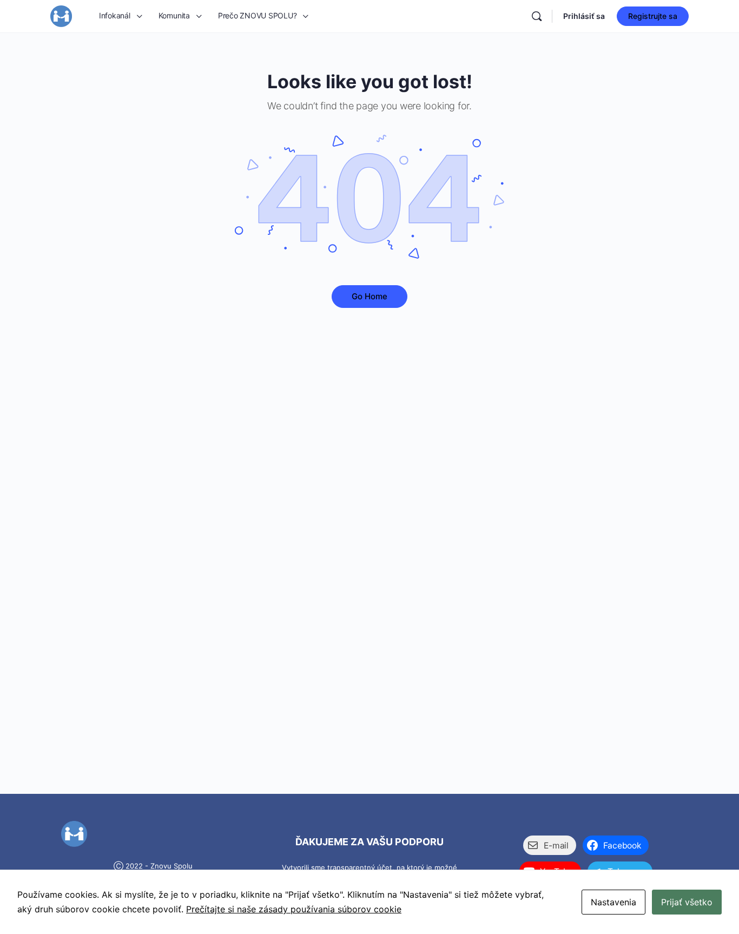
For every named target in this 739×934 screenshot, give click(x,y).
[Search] (536, 16)
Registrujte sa (652, 16)
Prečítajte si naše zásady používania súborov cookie (293, 909)
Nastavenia (613, 902)
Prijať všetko (686, 902)
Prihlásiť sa (584, 16)
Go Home (369, 296)
